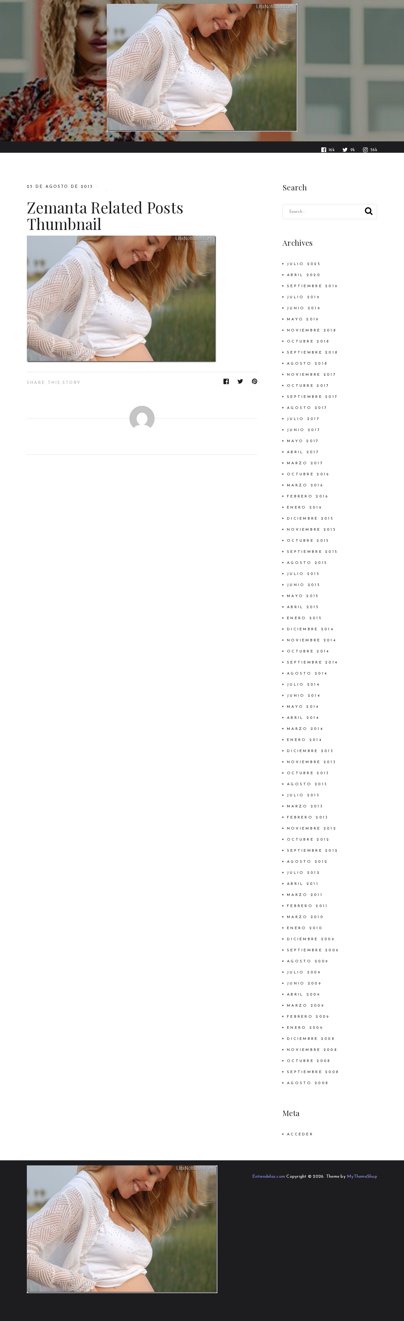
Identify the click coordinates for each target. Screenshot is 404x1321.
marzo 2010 (305, 917)
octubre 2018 (308, 341)
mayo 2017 (303, 441)
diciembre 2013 (310, 751)
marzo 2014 (305, 729)
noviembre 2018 (311, 330)
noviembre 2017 (311, 375)
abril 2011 (303, 884)
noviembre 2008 (312, 1050)
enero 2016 (304, 507)
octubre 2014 (308, 651)
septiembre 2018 (312, 353)
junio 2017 (304, 430)
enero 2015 (304, 618)
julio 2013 (303, 795)
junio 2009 (304, 983)
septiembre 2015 (312, 552)
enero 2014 (304, 740)
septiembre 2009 (313, 950)
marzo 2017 (305, 463)
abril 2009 (303, 995)
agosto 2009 (308, 961)
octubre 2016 (308, 474)
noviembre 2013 (311, 762)
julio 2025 (304, 264)
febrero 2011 (307, 906)
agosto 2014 (307, 674)
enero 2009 (305, 1028)
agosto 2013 (307, 784)
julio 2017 (303, 419)
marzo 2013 (305, 806)
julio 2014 (303, 685)
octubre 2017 (308, 386)
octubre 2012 (308, 840)
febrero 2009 (308, 1017)
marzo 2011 (305, 895)
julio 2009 (304, 972)
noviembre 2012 (312, 828)
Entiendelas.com (268, 1176)
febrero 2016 (308, 496)
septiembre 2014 (312, 662)
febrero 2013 (308, 817)
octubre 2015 (308, 541)
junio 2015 (304, 585)
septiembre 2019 (312, 286)
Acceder (300, 1134)
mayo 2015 (303, 596)
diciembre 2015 (310, 519)
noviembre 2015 (311, 530)
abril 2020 (304, 275)
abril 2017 (303, 452)
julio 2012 (303, 873)
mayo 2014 (303, 707)
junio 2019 (304, 308)
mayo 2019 (303, 319)
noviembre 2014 (311, 640)
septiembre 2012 (312, 851)
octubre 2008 (308, 1061)
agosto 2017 (307, 408)
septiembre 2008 (313, 1072)
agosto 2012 (307, 862)
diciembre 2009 (311, 939)
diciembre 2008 (311, 1039)
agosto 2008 (308, 1083)
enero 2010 (305, 928)
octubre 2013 (308, 773)
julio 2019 (303, 297)
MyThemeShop (362, 1176)
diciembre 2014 (310, 629)
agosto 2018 (307, 364)
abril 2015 (303, 607)
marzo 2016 (305, 485)
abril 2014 (303, 718)
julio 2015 (303, 574)
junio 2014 (304, 696)
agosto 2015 (307, 563)
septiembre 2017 (312, 397)
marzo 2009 (305, 1006)
